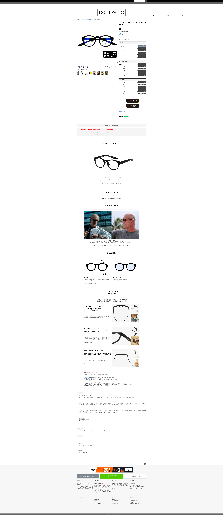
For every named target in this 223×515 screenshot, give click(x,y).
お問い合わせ (84, 511)
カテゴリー (182, 15)
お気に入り (87, 1)
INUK (78, 503)
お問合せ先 (132, 480)
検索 (146, 1)
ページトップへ (145, 464)
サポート (113, 497)
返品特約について (122, 111)
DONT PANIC (80, 1)
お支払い (78, 480)
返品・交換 (114, 480)
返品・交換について (120, 486)
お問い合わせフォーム (134, 488)
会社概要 (131, 497)
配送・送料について (115, 500)
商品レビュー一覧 (97, 503)
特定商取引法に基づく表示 (93, 511)
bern (77, 500)
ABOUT (153, 15)
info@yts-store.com (136, 485)
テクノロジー (168, 15)
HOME (78, 19)
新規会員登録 (96, 499)
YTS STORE (79, 499)
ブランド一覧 (79, 497)
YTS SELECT (79, 506)
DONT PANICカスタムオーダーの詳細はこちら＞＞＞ (94, 378)
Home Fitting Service (88, 19)
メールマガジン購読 (98, 502)
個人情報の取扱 (102, 511)
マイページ (94, 1)
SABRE (78, 502)
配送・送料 (97, 480)
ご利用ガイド (88, 488)
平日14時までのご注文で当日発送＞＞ (111, 2)
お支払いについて (115, 502)
